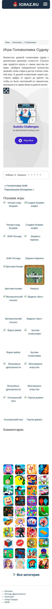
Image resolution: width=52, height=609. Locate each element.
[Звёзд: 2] (31, 174)
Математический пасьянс (13, 320)
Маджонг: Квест (34, 319)
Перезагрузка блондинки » (19, 189)
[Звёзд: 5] (40, 174)
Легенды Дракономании (15, 594)
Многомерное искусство (34, 388)
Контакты (9, 591)
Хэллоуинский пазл (13, 420)
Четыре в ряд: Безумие (13, 226)
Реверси (34, 289)
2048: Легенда (13, 258)
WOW (7, 602)
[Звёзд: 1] (28, 174)
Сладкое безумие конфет (34, 226)
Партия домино (34, 420)
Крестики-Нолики (13, 289)
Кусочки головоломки (34, 354)
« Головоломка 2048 (15, 185)
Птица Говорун (11, 599)
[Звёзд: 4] (37, 174)
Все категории (27, 574)
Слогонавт (9, 597)
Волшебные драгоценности (13, 388)
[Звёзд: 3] (34, 174)
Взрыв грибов (13, 352)
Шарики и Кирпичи (34, 258)
